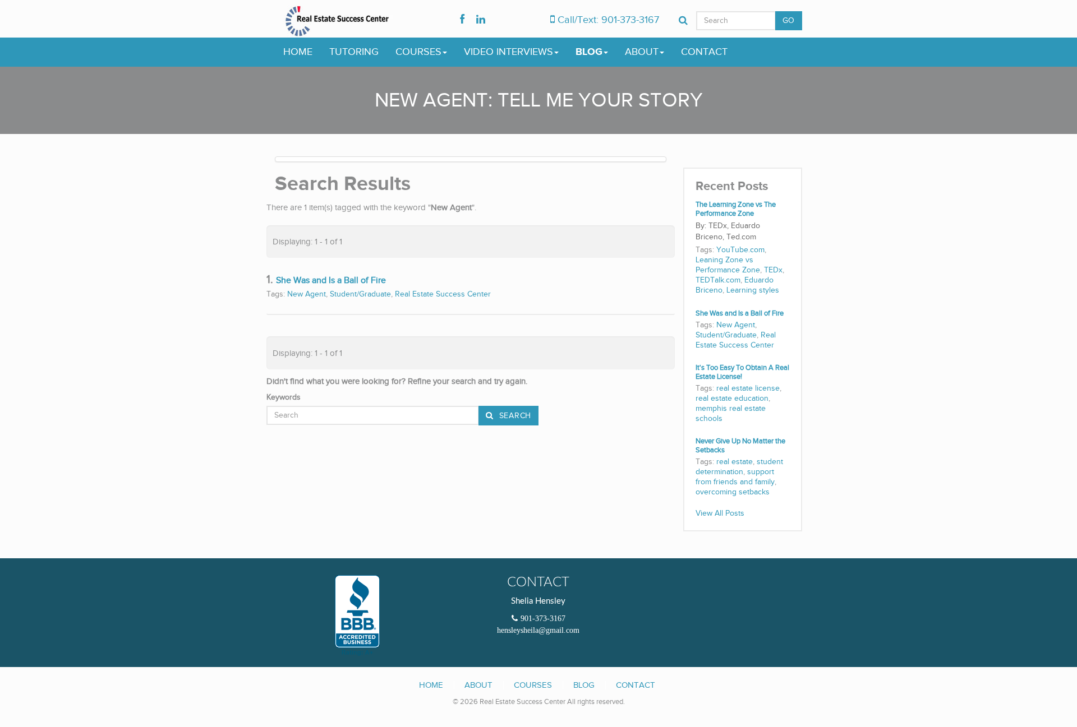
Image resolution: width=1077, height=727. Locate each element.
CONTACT (704, 52)
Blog (584, 685)
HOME (297, 52)
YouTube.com (740, 250)
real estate (734, 461)
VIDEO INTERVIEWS (508, 52)
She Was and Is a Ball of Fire (331, 280)
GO (789, 20)
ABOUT (642, 52)
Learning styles (752, 290)
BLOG (589, 51)
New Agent (306, 294)
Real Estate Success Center (443, 294)
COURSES (418, 52)
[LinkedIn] (481, 20)
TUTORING (354, 52)
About (478, 685)
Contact (635, 685)
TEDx (773, 270)
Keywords (283, 397)
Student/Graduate (360, 294)
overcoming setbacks (733, 492)
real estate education (732, 398)
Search (513, 415)
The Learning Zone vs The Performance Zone (736, 209)
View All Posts (720, 513)
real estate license (748, 388)
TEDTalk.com (718, 280)
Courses (533, 685)
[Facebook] (462, 20)
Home (431, 685)
